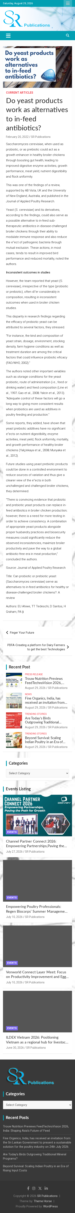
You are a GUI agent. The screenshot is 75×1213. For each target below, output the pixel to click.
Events (12, 832)
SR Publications (41, 136)
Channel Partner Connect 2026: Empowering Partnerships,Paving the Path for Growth (35, 846)
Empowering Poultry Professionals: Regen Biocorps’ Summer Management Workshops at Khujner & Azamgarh (37, 911)
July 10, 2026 (14, 916)
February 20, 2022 (17, 136)
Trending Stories (36, 714)
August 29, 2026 (35, 687)
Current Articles (19, 92)
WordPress (50, 1206)
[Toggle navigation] (8, 35)
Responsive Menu (68, 3)
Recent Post (19, 667)
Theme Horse (43, 1201)
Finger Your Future (22, 632)
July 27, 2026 (14, 851)
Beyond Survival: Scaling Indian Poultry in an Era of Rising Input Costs (44, 742)
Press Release (34, 674)
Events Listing (18, 789)
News (28, 694)
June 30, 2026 (15, 1047)
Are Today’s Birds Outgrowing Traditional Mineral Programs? (42, 722)
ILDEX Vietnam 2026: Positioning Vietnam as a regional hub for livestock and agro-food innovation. (36, 1042)
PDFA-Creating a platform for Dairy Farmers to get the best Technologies (36, 647)
